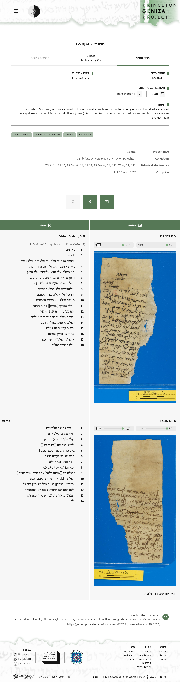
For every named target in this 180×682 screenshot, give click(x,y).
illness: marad (21, 134)
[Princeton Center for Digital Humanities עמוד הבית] (47, 657)
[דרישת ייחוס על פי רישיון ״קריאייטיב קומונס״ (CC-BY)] (96, 677)
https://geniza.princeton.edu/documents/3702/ (96, 624)
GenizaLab (23, 654)
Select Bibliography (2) (91, 58)
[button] (160, 13)
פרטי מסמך (143, 58)
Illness (69, 134)
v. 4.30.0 (43, 676)
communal (85, 134)
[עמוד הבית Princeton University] (23, 677)
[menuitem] (163, 651)
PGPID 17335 (160, 118)
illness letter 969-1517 (47, 134)
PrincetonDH (24, 659)
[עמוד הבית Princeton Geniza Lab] (73, 657)
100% (140, 245)
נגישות (163, 676)
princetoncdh (24, 663)
